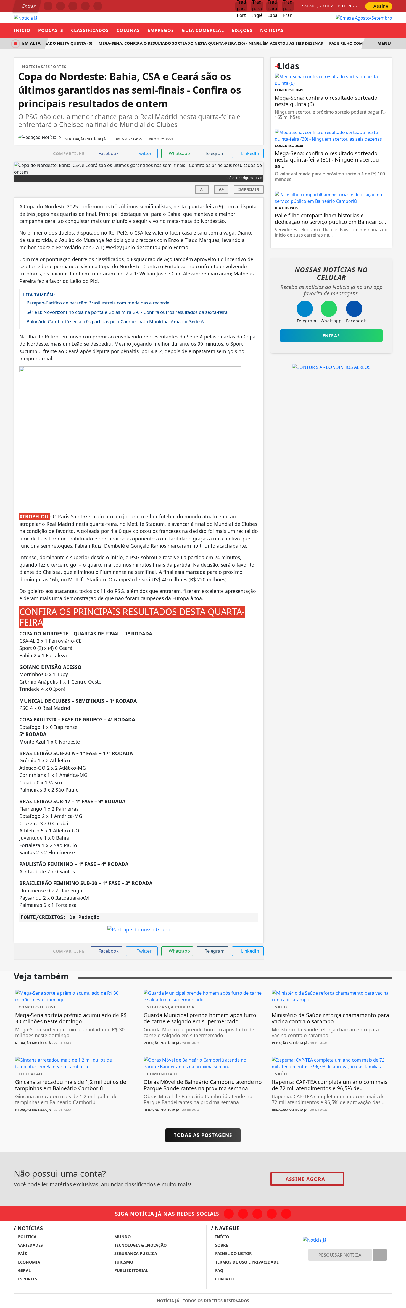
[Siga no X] (72, 6)
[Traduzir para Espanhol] (272, 6)
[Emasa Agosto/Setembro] (364, 17)
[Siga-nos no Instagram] (243, 1214)
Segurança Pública (135, 1253)
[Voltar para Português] (241, 6)
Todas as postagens (203, 1135)
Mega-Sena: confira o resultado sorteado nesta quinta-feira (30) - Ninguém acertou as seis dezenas (204, 43)
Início (22, 30)
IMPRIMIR (248, 189)
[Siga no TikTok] (97, 6)
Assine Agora (305, 1179)
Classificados (90, 30)
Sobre (221, 1245)
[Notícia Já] (26, 17)
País (22, 1253)
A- (202, 189)
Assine (380, 6)
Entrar (28, 6)
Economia (28, 1262)
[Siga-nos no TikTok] (286, 1214)
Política (26, 1236)
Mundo (122, 1236)
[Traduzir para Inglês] (257, 6)
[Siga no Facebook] (48, 6)
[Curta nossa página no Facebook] (229, 1214)
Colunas (128, 30)
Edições (242, 30)
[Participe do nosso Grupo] (138, 931)
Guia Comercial (203, 30)
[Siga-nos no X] (257, 1214)
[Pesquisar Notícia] (380, 1255)
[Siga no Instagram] (60, 6)
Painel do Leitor (233, 1253)
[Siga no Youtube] (85, 6)
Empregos (160, 30)
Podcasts (50, 30)
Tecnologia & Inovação (140, 1245)
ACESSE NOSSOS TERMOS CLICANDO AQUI (112, 1301)
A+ (221, 189)
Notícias (272, 30)
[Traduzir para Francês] (288, 6)
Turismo (123, 1262)
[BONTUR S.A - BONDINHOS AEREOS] (331, 367)
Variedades (30, 1245)
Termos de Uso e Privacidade (246, 1262)
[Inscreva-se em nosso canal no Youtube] (272, 1214)
